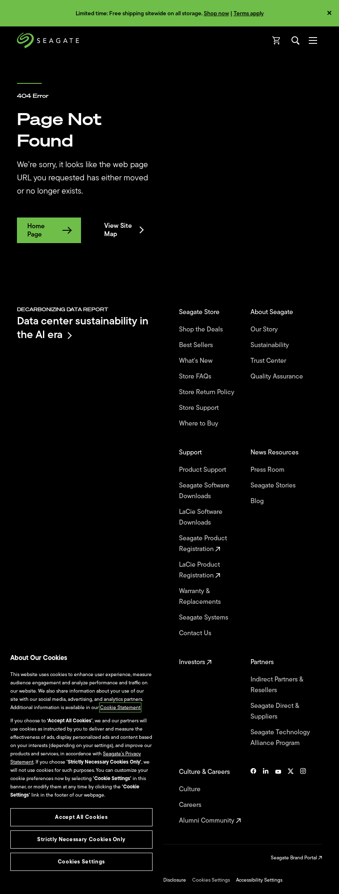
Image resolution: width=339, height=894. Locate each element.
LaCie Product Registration (199, 570)
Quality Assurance (278, 376)
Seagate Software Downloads (204, 490)
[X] (291, 796)
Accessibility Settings (259, 880)
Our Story (265, 329)
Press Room (268, 469)
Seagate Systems (204, 617)
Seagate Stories (274, 485)
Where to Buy (199, 423)
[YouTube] (278, 796)
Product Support (203, 469)
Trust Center (269, 360)
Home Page (36, 230)
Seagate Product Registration (203, 543)
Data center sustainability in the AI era (82, 327)
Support (191, 452)
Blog (258, 501)
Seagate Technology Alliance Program (280, 737)
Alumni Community (207, 820)
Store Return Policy (207, 392)
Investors (193, 662)
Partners (263, 662)
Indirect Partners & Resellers (277, 684)
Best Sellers (197, 345)
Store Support (199, 407)
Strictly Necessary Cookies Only (81, 839)
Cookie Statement (120, 707)
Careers (191, 804)
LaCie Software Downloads (200, 517)
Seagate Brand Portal (294, 857)
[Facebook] (253, 796)
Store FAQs (196, 376)
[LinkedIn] (266, 796)
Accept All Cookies (81, 817)
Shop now (216, 13)
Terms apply (249, 13)
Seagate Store (200, 312)
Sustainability (271, 345)
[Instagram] (303, 796)
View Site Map (118, 229)
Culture (190, 789)
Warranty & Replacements (200, 596)
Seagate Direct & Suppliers (275, 711)
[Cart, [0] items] (276, 40)
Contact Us (196, 633)
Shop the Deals (202, 329)
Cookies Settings (211, 880)
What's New (196, 360)
